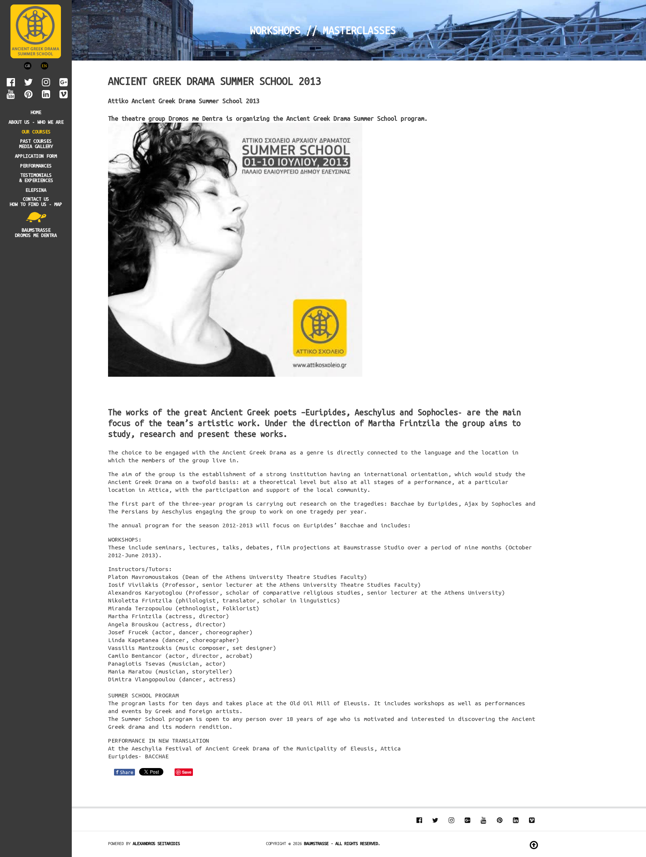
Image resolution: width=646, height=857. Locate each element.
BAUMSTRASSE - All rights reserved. (342, 843)
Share (124, 772)
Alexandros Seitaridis (156, 843)
